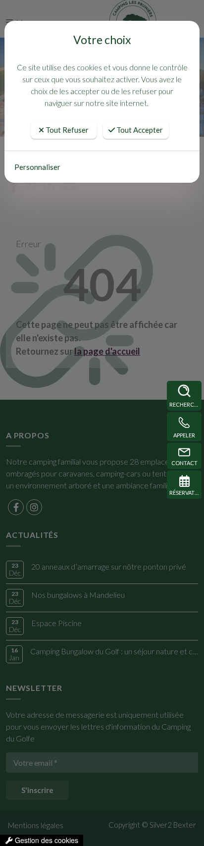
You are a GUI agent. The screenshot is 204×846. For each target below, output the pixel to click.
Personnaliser (37, 166)
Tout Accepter (139, 129)
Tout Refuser (66, 129)
